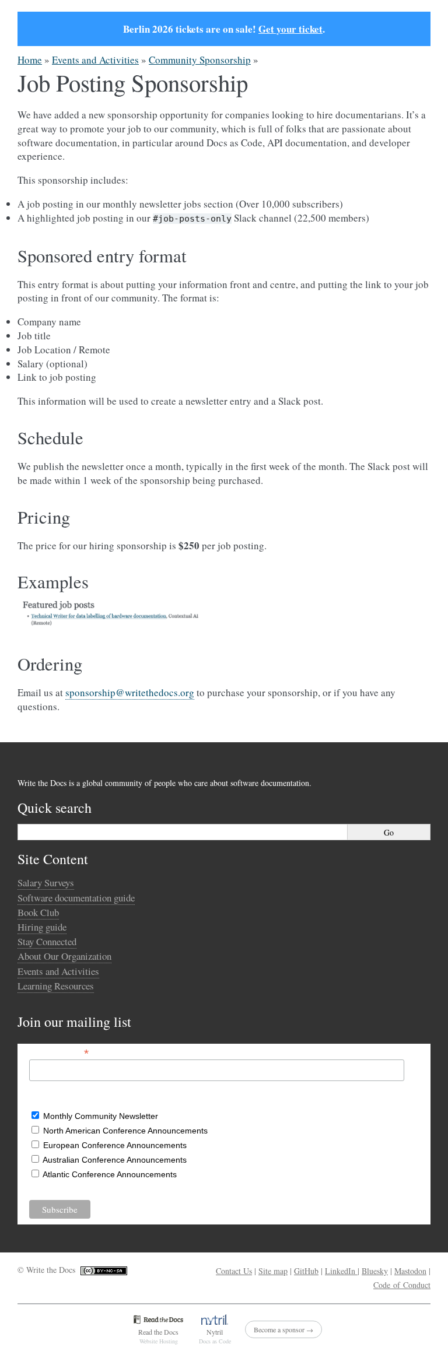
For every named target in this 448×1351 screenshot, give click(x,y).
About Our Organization (64, 956)
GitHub (306, 1270)
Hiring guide (42, 927)
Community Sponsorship (200, 59)
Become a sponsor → (283, 1329)
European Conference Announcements (115, 1145)
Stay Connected (47, 941)
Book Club (38, 912)
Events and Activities (95, 59)
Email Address (59, 1052)
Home (30, 59)
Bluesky (375, 1270)
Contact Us (234, 1270)
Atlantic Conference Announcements (110, 1174)
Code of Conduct (401, 1284)
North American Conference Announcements (125, 1130)
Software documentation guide (76, 897)
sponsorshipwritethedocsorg (129, 692)
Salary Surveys (46, 882)
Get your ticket (290, 29)
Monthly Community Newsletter (100, 1116)
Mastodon (410, 1270)
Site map (273, 1270)
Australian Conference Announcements (115, 1159)
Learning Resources (56, 985)
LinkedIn (341, 1270)
